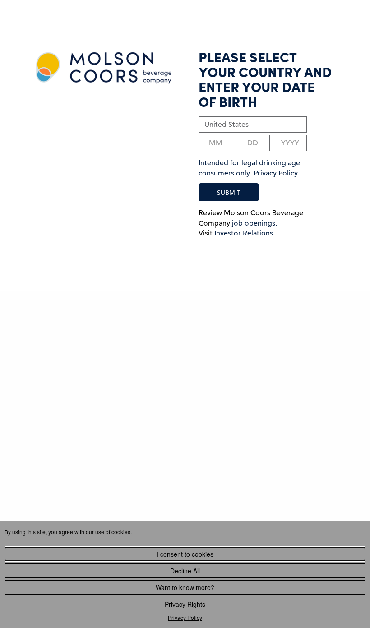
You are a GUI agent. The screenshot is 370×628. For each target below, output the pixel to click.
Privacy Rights (185, 604)
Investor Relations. (244, 233)
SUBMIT (228, 193)
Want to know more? (185, 587)
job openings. (254, 223)
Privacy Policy (185, 617)
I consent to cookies (185, 554)
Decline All (185, 570)
